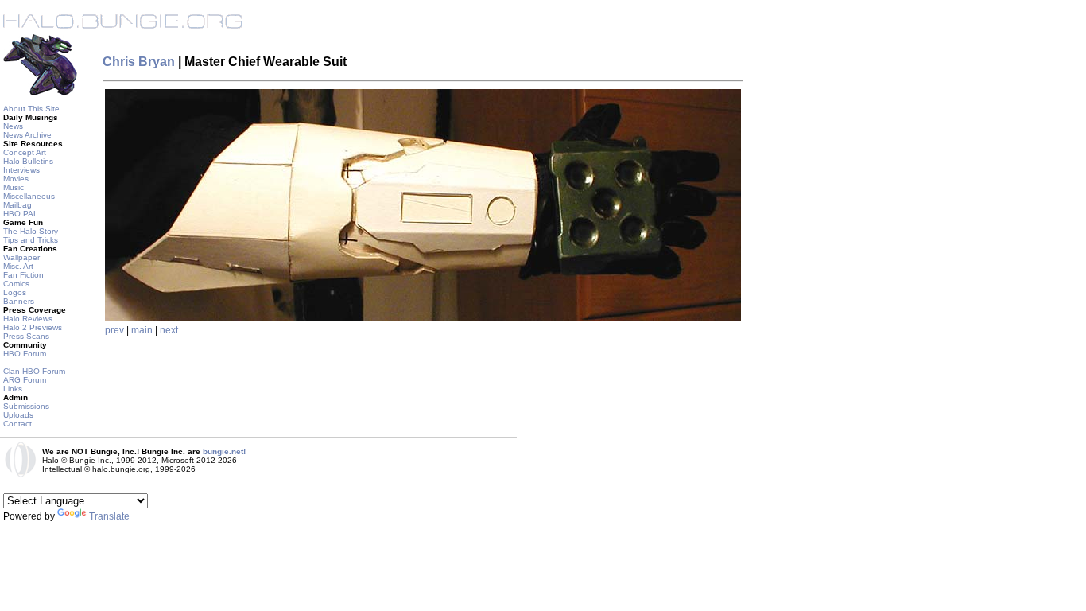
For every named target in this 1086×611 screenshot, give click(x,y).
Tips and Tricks (30, 239)
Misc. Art (18, 266)
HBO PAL (20, 213)
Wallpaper (21, 257)
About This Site (31, 108)
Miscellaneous (29, 196)
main (142, 330)
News (13, 126)
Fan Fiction (23, 274)
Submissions (26, 406)
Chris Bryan (139, 61)
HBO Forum (24, 353)
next (169, 330)
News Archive (27, 134)
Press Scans (26, 336)
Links (12, 388)
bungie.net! (224, 451)
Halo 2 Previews (32, 327)
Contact (17, 423)
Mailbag (17, 204)
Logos (14, 292)
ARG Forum (24, 380)
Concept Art (24, 152)
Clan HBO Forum (34, 371)
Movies (16, 178)
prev (114, 330)
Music (13, 187)
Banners (18, 301)
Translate (109, 516)
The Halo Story (30, 231)
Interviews (21, 169)
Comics (16, 283)
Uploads (18, 415)
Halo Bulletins (28, 161)
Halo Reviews (27, 318)
